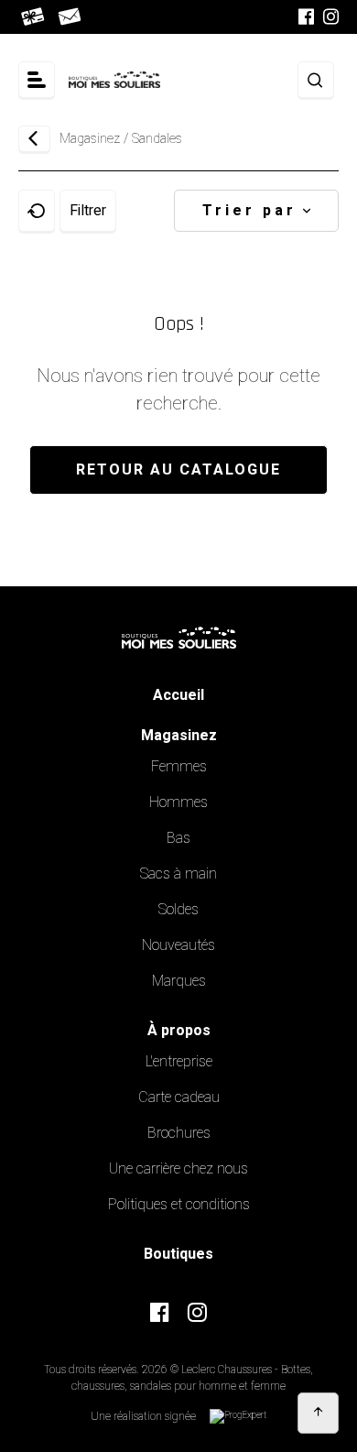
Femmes (179, 767)
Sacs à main (178, 874)
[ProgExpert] (238, 1416)
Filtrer (88, 211)
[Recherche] (316, 79)
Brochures (179, 1133)
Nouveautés (178, 945)
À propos (179, 1031)
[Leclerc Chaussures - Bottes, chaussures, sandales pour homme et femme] (114, 80)
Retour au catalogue (178, 470)
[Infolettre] (71, 17)
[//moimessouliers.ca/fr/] (179, 631)
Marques (179, 981)
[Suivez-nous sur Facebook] (306, 17)
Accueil (178, 695)
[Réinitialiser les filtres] (36, 211)
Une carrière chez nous (178, 1169)
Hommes (178, 802)
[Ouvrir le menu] (36, 79)
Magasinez (90, 138)
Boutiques (178, 1254)
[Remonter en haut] (318, 1413)
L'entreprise (179, 1062)
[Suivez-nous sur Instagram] (331, 17)
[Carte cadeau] (34, 17)
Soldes (178, 910)
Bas (178, 838)
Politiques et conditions (179, 1205)
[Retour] (34, 139)
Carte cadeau (179, 1097)
